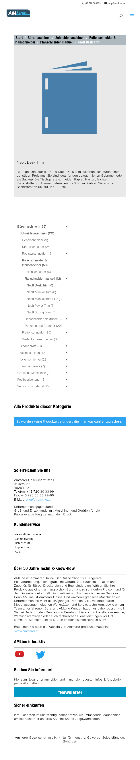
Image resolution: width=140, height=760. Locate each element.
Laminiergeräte (32, 366)
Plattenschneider (36, 332)
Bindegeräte (31, 346)
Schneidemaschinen (69, 37)
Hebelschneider (35, 240)
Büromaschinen (39, 37)
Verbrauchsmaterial (34, 386)
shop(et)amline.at (38, 499)
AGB (17, 551)
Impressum (22, 547)
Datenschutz (22, 543)
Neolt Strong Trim (41, 312)
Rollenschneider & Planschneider (35, 262)
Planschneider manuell (56, 42)
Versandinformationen (28, 534)
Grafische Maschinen (34, 373)
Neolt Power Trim (41, 305)
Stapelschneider (36, 247)
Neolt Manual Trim (41, 292)
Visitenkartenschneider (40, 339)
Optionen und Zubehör (43, 325)
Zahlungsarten (24, 538)
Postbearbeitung (31, 379)
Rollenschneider (37, 272)
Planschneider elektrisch (43, 319)
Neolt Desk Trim (40, 285)
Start (19, 37)
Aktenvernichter (33, 359)
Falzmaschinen (33, 353)
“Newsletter (70, 692)
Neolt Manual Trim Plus (45, 299)
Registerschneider (37, 253)
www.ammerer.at (27, 631)
